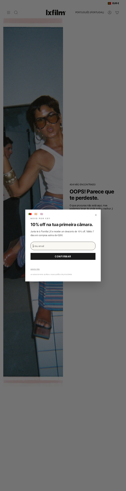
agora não (35, 269)
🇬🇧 (41, 214)
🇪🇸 (35, 214)
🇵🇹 (30, 214)
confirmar (63, 256)
